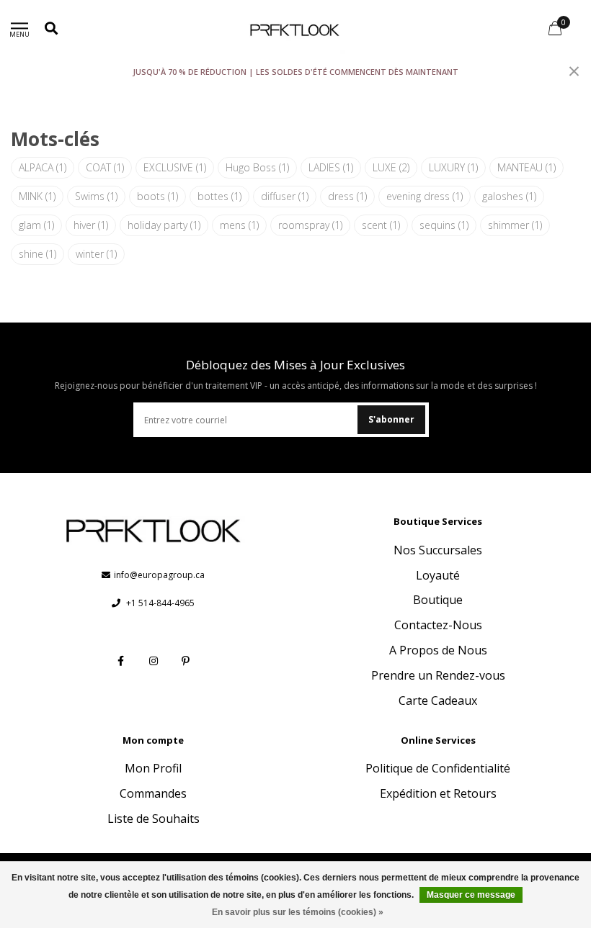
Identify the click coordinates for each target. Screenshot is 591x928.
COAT (105, 167)
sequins (443, 225)
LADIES (330, 167)
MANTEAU (526, 167)
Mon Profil (153, 768)
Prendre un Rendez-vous (438, 675)
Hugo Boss (257, 167)
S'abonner (391, 419)
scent (381, 225)
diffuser (284, 196)
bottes (219, 196)
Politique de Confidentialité (437, 768)
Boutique (438, 600)
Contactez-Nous (438, 625)
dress (347, 196)
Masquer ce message (471, 895)
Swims (96, 196)
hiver (91, 225)
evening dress (424, 196)
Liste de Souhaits (153, 818)
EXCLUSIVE (174, 167)
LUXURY (453, 167)
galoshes (509, 196)
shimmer (515, 225)
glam (36, 225)
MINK (37, 196)
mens (239, 225)
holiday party (164, 225)
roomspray (310, 225)
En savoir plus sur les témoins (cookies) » (297, 912)
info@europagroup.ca (159, 575)
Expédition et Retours (438, 793)
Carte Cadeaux (438, 700)
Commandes (153, 793)
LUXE (391, 167)
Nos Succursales (438, 550)
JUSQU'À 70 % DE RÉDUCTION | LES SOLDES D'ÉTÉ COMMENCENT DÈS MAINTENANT (295, 71)
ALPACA (42, 167)
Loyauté (438, 575)
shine (37, 254)
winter (96, 254)
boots (157, 196)
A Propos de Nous (438, 650)
